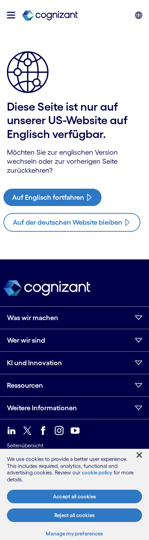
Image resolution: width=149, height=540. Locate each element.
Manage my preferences (74, 534)
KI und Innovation (34, 363)
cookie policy (97, 472)
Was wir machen (32, 318)
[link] (50, 15)
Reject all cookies (74, 515)
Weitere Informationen (42, 408)
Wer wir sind (26, 340)
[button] (11, 15)
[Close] (139, 455)
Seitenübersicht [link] (25, 445)
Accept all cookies (74, 496)
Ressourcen (25, 385)
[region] (74, 494)
